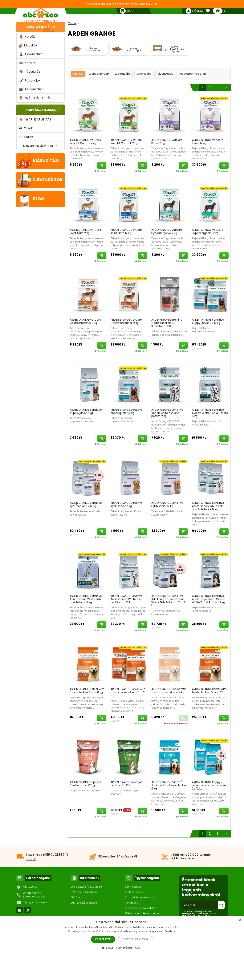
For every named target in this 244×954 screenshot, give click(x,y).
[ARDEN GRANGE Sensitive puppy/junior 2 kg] (88, 385)
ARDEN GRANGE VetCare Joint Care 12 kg (126, 231)
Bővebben (170, 931)
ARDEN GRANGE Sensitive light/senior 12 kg (167, 504)
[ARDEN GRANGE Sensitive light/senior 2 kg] (129, 478)
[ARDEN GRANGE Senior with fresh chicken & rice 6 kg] (88, 665)
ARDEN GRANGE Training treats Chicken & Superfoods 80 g (166, 323)
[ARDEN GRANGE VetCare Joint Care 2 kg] (88, 205)
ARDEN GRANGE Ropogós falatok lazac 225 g (85, 783)
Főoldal (72, 23)
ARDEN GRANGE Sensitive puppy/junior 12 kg (127, 411)
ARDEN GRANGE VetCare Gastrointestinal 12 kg (126, 321)
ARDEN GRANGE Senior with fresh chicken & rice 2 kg (168, 690)
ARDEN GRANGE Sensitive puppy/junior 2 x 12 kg (208, 321)
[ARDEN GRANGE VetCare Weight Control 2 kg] (88, 116)
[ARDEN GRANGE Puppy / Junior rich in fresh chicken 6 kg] (169, 758)
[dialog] (122, 935)
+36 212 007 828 (32, 893)
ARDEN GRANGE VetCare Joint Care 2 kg (85, 231)
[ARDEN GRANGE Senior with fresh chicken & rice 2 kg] (169, 665)
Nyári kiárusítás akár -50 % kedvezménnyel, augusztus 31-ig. (122, 3)
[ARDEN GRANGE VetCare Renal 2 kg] (169, 116)
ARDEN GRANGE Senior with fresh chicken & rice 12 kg (209, 690)
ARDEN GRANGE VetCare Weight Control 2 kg (85, 141)
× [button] (239, 920)
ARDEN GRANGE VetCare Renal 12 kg (207, 141)
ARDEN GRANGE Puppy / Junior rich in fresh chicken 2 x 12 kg (210, 785)
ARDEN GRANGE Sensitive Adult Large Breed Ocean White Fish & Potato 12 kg (208, 599)
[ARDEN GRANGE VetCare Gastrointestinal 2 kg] (88, 295)
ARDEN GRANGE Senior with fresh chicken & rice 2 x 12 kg (128, 692)
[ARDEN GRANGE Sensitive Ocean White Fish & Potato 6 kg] (210, 385)
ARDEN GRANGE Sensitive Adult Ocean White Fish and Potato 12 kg (127, 599)
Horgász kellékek (40, 110)
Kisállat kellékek (40, 27)
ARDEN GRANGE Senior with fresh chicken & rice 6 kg (87, 690)
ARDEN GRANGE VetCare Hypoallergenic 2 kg (167, 231)
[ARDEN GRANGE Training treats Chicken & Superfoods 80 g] (169, 295)
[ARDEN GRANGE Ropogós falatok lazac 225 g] (88, 758)
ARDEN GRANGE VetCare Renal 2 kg (167, 141)
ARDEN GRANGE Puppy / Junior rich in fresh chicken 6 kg (169, 785)
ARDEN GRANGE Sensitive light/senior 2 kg (127, 504)
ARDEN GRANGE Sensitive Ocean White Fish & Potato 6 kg (210, 413)
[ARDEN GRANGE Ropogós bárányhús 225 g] (129, 758)
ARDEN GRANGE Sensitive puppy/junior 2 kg (86, 411)
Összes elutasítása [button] (135, 939)
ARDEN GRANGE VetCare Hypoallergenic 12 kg (207, 231)
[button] (122, 947)
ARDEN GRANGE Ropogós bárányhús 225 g (126, 783)
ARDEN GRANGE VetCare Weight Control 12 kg (126, 141)
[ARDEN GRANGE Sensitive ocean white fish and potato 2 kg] (169, 385)
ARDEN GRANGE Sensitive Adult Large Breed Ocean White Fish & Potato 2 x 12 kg (168, 600)
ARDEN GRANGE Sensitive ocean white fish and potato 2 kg (167, 413)
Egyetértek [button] (103, 939)
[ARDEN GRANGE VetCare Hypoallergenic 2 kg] (169, 205)
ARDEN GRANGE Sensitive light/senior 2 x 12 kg (86, 504)
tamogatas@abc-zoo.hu (37, 902)
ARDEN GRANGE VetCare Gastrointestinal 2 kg (85, 321)
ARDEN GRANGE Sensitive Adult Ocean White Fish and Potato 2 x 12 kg (208, 506)
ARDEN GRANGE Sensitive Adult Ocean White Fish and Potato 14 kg (86, 599)
